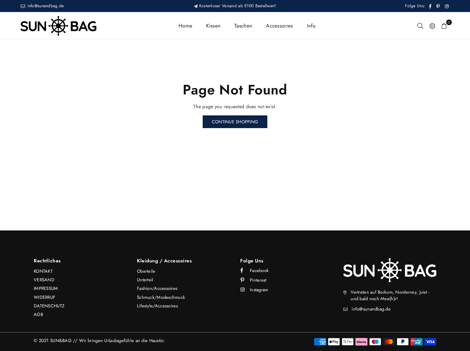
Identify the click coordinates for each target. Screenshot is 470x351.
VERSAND (44, 279)
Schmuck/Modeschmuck (161, 297)
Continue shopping (235, 121)
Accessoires (279, 26)
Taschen (243, 26)
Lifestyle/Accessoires (157, 306)
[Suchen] (420, 26)
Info (311, 26)
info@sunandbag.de (45, 6)
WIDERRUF (44, 297)
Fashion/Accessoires (157, 288)
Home (185, 26)
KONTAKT (43, 271)
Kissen (213, 26)
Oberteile (146, 271)
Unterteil (145, 279)
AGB (38, 314)
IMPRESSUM (46, 288)
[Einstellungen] (432, 26)
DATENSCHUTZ (49, 306)
